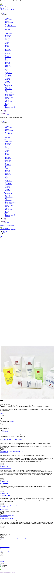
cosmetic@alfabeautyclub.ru (9, 7)
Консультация (4, 113)
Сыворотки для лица (8, 57)
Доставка (3, 112)
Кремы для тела (7, 63)
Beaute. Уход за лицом (8, 101)
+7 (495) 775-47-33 (12, 421)
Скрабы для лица (7, 55)
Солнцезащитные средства (9, 97)
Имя (1, 534)
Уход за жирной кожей (8, 19)
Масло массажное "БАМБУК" (6, 495)
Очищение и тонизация (8, 92)
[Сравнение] (2, 464)
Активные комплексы (8, 95)
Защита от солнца (6, 40)
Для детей (6, 44)
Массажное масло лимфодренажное (6, 518)
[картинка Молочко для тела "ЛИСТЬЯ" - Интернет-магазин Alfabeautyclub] (11, 451)
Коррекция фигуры (8, 35)
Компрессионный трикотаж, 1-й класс (10, 106)
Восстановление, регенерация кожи (10, 94)
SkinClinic (3, 547)
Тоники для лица (7, 54)
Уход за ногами (7, 38)
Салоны (10, 9)
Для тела (5, 31)
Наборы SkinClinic (8, 50)
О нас (1, 9)
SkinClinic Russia (6, 572)
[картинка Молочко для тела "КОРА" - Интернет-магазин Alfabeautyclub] (11, 439)
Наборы (6, 90)
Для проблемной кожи (8, 76)
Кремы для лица (7, 58)
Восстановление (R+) (8, 85)
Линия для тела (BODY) (8, 88)
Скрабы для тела (7, 61)
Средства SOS (7, 24)
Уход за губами (7, 138)
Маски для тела (7, 64)
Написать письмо (6, 114)
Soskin (1, 547)
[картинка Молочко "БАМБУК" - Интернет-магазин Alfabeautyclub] (10, 480)
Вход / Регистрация (4, 8)
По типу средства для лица (7, 52)
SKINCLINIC (6, 91)
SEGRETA (5, 105)
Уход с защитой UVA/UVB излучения (10, 26)
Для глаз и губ (6, 27)
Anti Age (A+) (7, 86)
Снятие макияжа (7, 29)
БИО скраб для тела (4, 509)
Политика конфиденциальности (5, 567)
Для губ (6, 60)
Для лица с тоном (7, 42)
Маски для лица (7, 59)
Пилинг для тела (7, 62)
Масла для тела (7, 65)
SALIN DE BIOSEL (6, 100)
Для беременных (7, 82)
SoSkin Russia (2, 572)
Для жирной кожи (8, 75)
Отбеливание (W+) (8, 87)
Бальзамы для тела (8, 66)
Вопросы (12, 9)
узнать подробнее (4, 14)
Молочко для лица (8, 53)
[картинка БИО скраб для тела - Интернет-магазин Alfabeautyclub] (10, 505)
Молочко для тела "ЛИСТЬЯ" (6, 453)
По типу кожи (6, 71)
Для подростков (7, 78)
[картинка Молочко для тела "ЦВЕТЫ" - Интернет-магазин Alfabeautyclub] (11, 465)
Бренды (3, 191)
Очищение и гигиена (8, 33)
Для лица (6, 41)
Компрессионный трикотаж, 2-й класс (10, 107)
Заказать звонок (2, 7)
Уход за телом (7, 98)
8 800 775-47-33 (2, 226)
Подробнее (2, 413)
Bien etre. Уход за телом (8, 103)
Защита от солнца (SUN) (8, 89)
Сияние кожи (7, 21)
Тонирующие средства (8, 25)
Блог (6, 9)
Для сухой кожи (7, 72)
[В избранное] (1, 449)
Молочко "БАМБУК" (4, 483)
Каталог (3, 13)
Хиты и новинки (4, 110)
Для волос (5, 155)
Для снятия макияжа (8, 56)
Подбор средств (4, 159)
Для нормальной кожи (8, 73)
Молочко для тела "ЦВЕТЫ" (5, 468)
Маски (6, 96)
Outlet (3, 109)
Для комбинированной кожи (9, 74)
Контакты (3, 9)
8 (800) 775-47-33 (2, 551)
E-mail (1, 535)
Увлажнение (7, 18)
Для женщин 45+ (7, 80)
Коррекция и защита (8, 20)
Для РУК (6, 68)
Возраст (1, 536)
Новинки (5, 111)
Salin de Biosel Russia (12, 572)
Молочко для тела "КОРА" (5, 441)
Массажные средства (8, 36)
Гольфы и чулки (7, 108)
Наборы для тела (7, 175)
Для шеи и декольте (6, 39)
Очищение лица (7, 17)
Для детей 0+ (7, 77)
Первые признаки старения (9, 22)
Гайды (8, 9)
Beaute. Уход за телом (8, 102)
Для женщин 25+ (7, 79)
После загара (7, 45)
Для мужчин (7, 81)
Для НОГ (6, 69)
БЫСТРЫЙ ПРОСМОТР (4, 440)
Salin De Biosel (7, 547)
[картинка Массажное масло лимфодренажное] (7, 515)
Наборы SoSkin (7, 49)
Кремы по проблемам (8, 93)
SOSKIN (5, 84)
